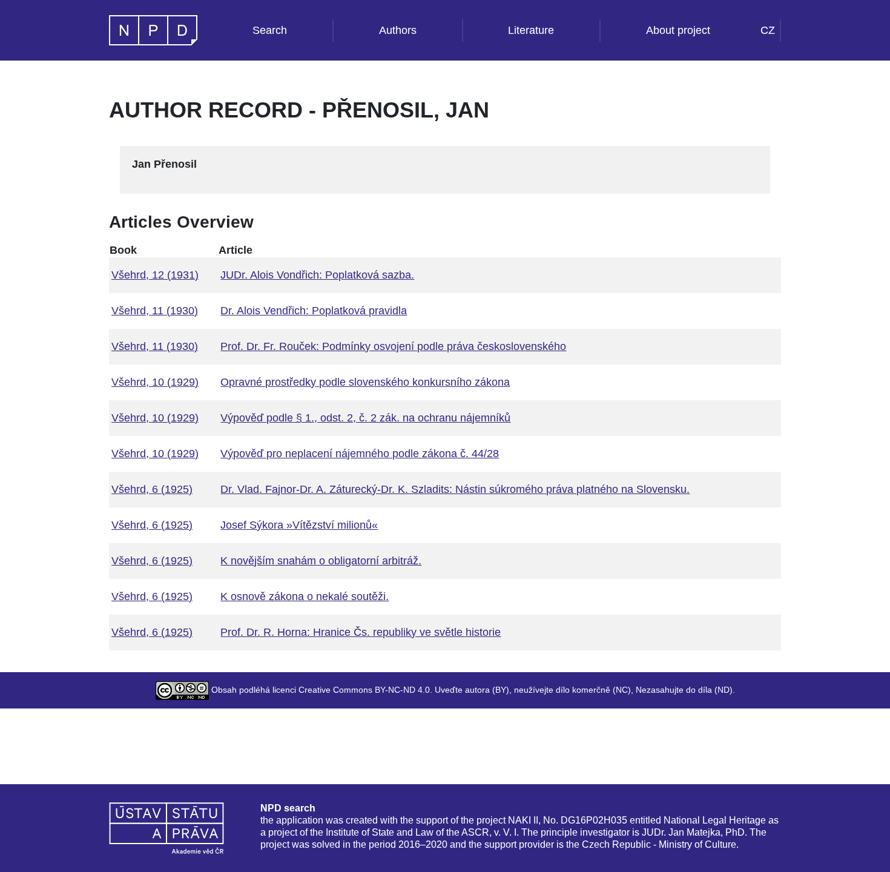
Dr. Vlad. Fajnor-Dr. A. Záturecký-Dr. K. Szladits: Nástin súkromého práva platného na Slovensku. (455, 489)
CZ (767, 30)
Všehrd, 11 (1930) (154, 311)
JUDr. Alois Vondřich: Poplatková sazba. (317, 275)
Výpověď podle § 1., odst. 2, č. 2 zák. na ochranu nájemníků (365, 418)
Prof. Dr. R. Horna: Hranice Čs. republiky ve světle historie (360, 632)
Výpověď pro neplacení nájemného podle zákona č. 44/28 (359, 454)
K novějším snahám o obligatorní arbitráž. (320, 561)
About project (678, 30)
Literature (531, 30)
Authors (398, 30)
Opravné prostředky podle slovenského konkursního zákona (365, 382)
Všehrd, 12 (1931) (155, 275)
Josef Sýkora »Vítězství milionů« (299, 525)
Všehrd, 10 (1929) (155, 382)
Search (269, 30)
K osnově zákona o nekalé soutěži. (304, 596)
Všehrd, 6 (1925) (152, 489)
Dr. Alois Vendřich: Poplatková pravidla (313, 311)
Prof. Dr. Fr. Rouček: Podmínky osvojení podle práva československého (393, 346)
